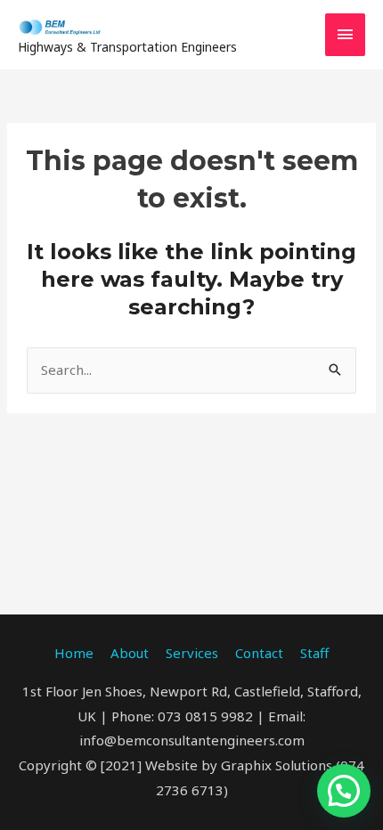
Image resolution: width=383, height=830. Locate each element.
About (129, 653)
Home (74, 653)
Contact (259, 653)
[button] (344, 791)
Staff (314, 653)
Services (192, 653)
